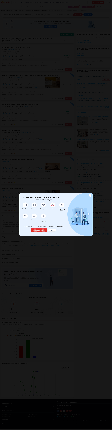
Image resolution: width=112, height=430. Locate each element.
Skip (52, 230)
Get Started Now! (38, 230)
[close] (90, 195)
